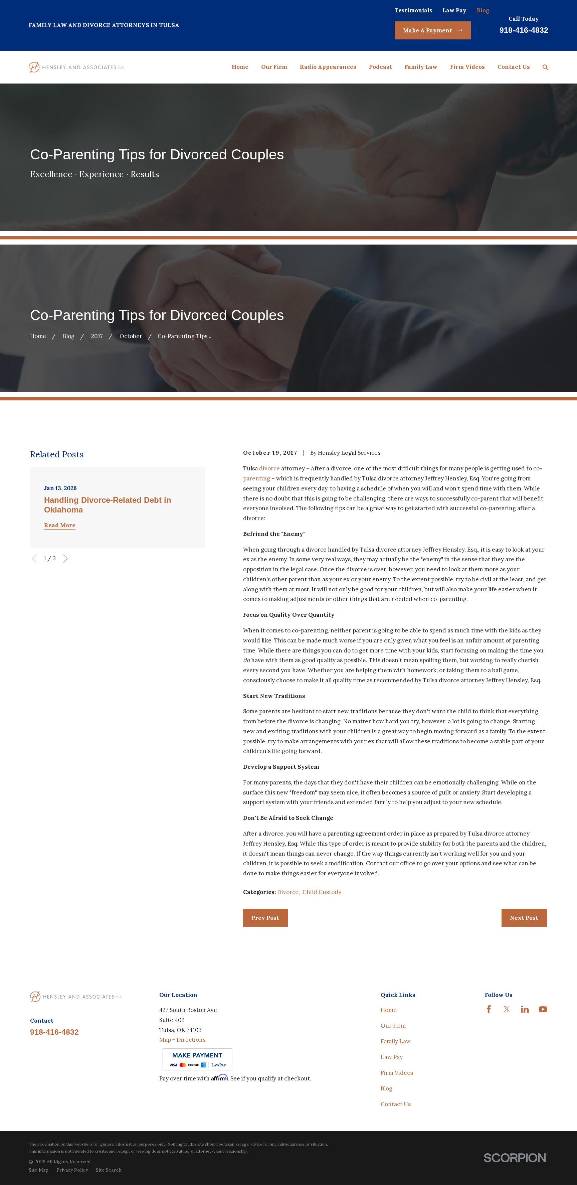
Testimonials (413, 10)
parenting (256, 478)
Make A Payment (427, 30)
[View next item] (65, 559)
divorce (269, 468)
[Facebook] (489, 1009)
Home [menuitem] (240, 66)
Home (389, 1010)
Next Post (524, 917)
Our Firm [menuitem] (274, 66)
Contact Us (396, 1104)
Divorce (288, 892)
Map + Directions (182, 1039)
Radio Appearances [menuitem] (328, 66)
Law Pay (454, 10)
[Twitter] (507, 1009)
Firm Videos (397, 1072)
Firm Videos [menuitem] (467, 66)
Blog (483, 10)
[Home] (76, 67)
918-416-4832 (524, 30)
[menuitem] (38, 1170)
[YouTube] (543, 1009)
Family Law (396, 1041)
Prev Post (265, 917)
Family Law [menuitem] (421, 66)
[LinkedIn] (525, 1009)
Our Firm (393, 1025)
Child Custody (322, 892)
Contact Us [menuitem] (514, 66)
